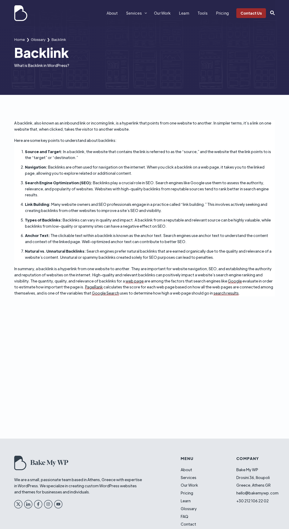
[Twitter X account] (18, 504)
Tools (203, 13)
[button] (270, 13)
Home (19, 39)
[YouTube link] (58, 504)
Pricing (222, 13)
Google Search (105, 293)
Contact (188, 524)
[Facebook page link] (38, 504)
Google (235, 280)
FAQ (184, 516)
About (112, 13)
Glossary (38, 39)
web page (134, 280)
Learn (184, 13)
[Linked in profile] (28, 504)
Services (134, 13)
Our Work (162, 13)
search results (226, 293)
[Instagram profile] (48, 504)
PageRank (94, 286)
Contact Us (251, 13)
